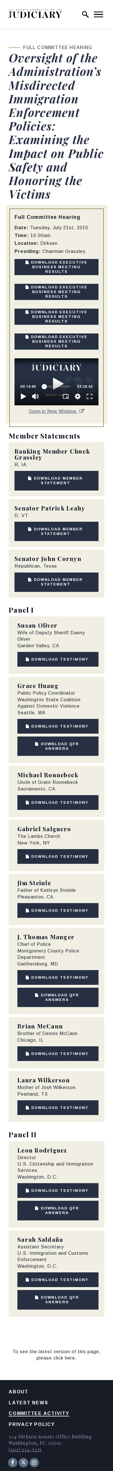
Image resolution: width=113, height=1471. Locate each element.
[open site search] (85, 14)
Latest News (28, 1402)
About (18, 1391)
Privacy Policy (32, 1424)
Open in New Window (53, 411)
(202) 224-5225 (25, 1449)
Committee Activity (39, 1413)
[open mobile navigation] (98, 14)
